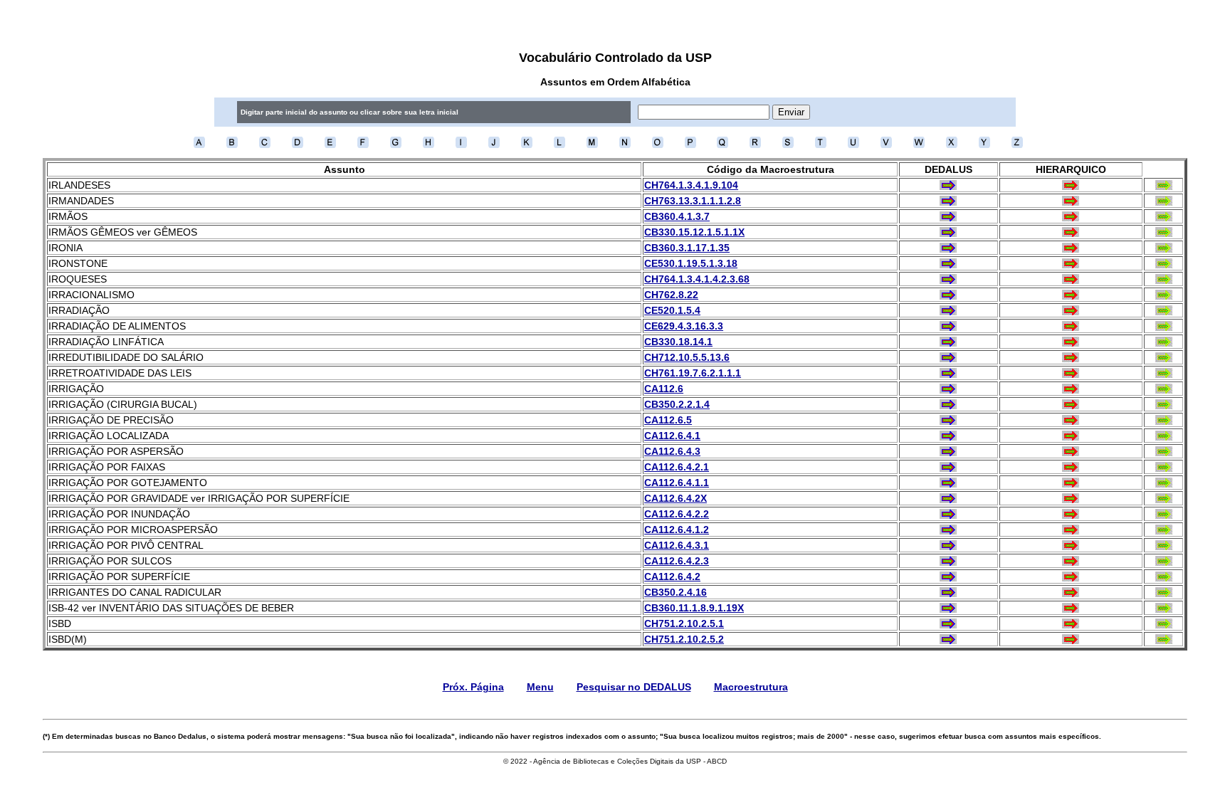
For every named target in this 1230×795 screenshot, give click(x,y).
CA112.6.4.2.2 (676, 514)
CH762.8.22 (671, 294)
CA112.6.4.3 (672, 451)
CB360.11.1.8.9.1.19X (694, 608)
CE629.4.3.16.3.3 (683, 326)
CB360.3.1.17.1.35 (687, 247)
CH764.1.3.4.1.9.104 (691, 185)
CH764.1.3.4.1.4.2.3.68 (697, 279)
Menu (540, 687)
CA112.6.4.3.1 (676, 545)
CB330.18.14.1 (678, 341)
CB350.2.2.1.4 (677, 404)
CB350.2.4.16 (675, 592)
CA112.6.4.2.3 (676, 561)
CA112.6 (663, 388)
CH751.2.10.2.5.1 (684, 623)
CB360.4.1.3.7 (677, 216)
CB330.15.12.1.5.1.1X (694, 232)
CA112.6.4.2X (675, 498)
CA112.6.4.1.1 (676, 482)
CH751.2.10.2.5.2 (684, 639)
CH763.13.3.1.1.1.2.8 (692, 200)
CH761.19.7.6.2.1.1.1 (692, 373)
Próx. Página (473, 687)
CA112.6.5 (668, 420)
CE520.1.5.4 (672, 310)
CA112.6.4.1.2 (676, 529)
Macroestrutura (751, 687)
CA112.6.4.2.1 (676, 467)
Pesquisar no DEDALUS (634, 687)
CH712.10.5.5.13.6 (687, 357)
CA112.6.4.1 (672, 435)
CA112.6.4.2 (672, 576)
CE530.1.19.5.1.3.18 (690, 263)
